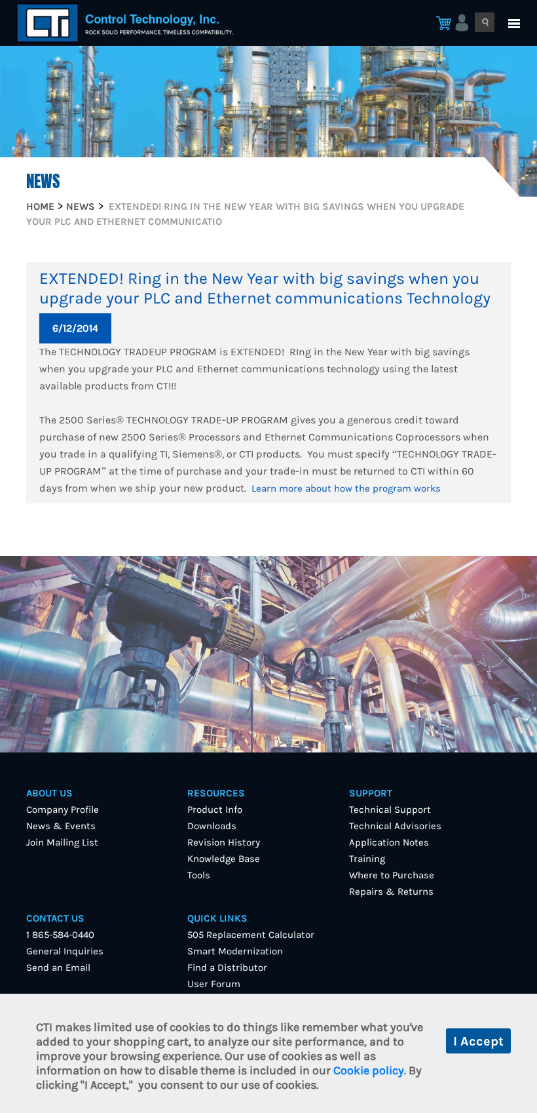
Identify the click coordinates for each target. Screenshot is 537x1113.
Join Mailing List (62, 842)
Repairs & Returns (391, 891)
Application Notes (389, 842)
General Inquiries (64, 951)
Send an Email (58, 967)
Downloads (211, 826)
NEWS (80, 206)
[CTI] (124, 23)
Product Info (214, 809)
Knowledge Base (223, 859)
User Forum (213, 984)
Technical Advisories (395, 826)
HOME (40, 206)
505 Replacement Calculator (250, 935)
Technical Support (390, 809)
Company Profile (62, 809)
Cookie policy (368, 1070)
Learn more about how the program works (346, 488)
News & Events (61, 826)
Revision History (223, 842)
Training (367, 859)
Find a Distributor (227, 967)
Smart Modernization (235, 951)
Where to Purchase (391, 875)
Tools (198, 875)
